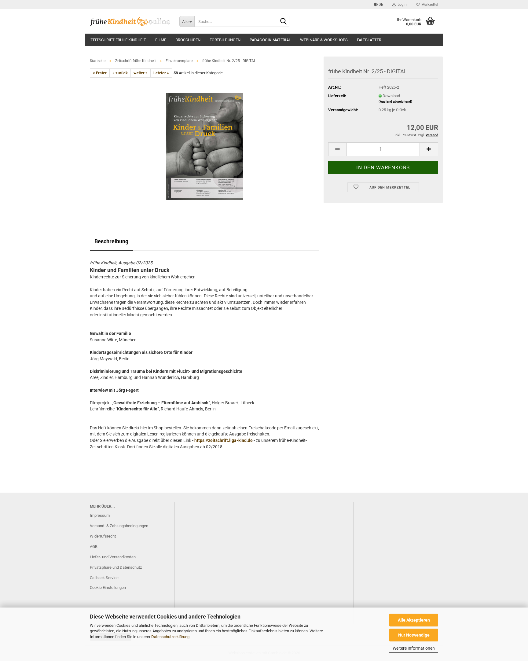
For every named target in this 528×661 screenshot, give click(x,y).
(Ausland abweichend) (395, 102)
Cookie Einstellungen (108, 587)
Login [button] (401, 4)
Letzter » (161, 73)
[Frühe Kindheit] (130, 21)
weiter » (141, 73)
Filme (160, 40)
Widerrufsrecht (103, 536)
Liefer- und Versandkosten (113, 557)
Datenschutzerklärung (170, 636)
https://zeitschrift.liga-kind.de (223, 440)
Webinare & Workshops (324, 40)
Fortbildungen (225, 40)
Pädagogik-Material (270, 40)
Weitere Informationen (414, 648)
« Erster (100, 73)
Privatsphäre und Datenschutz (116, 567)
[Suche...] (283, 21)
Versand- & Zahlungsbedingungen (119, 525)
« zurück (120, 73)
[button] (378, 4)
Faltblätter (369, 40)
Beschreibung (111, 241)
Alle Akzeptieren (414, 620)
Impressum (100, 515)
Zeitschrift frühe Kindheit (118, 40)
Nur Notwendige (414, 635)
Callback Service (104, 577)
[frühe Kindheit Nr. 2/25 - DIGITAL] (204, 146)
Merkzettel (429, 4)
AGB (93, 546)
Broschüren (187, 40)
